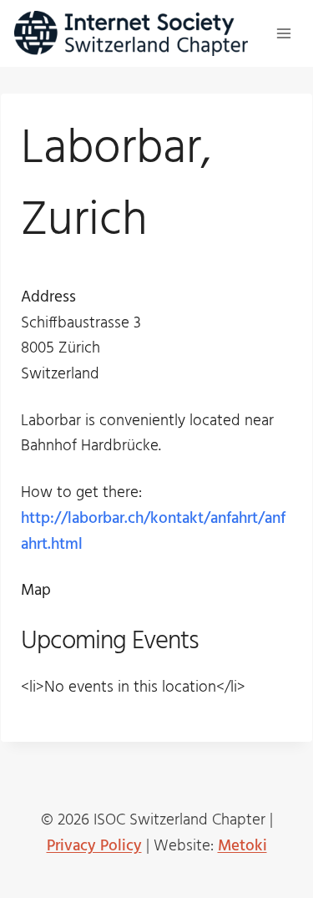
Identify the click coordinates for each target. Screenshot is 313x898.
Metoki (242, 846)
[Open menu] (283, 33)
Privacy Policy (94, 846)
